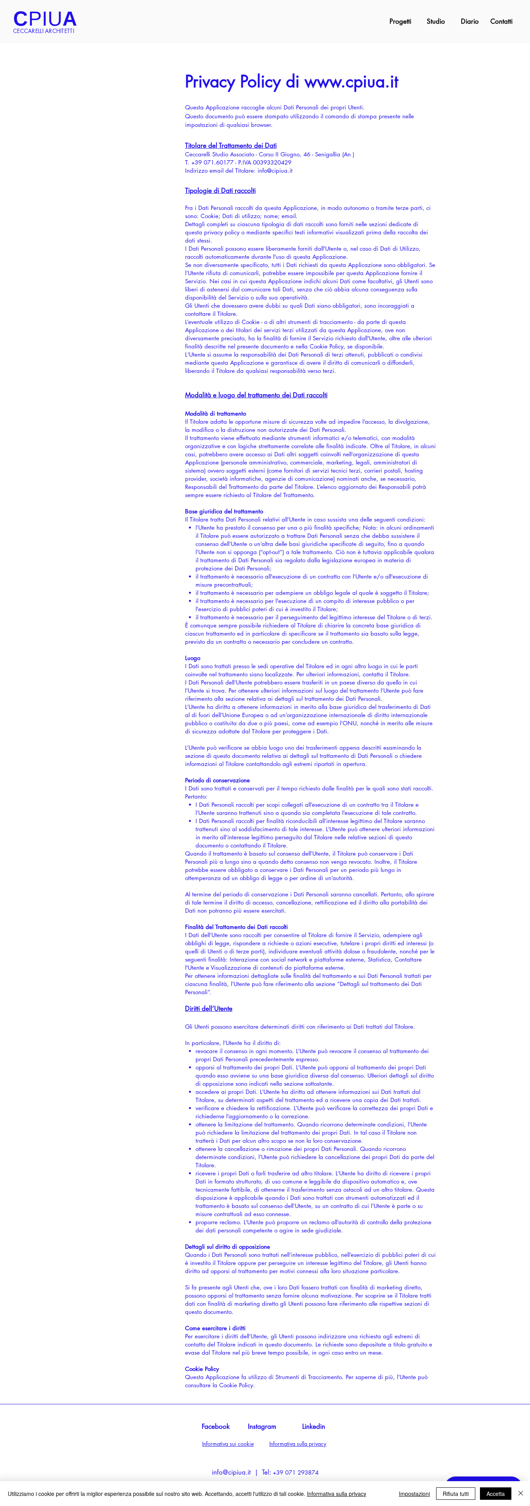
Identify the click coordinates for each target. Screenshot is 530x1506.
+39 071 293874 (296, 1472)
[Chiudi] (520, 1493)
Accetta (496, 1493)
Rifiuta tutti (456, 1493)
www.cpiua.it (351, 81)
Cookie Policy (236, 1385)
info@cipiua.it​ (231, 1472)
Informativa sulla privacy (336, 1493)
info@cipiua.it (275, 170)
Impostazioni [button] (414, 1493)
